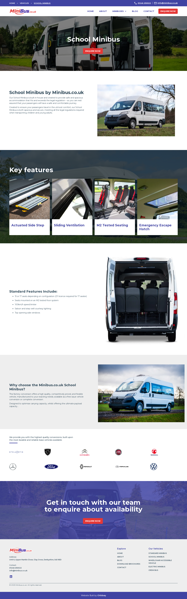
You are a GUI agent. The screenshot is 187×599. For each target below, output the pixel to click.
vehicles (24, 3)
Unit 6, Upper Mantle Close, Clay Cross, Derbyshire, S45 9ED (35, 560)
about (103, 11)
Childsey (101, 595)
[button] (119, 11)
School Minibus (42, 3)
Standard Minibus (158, 553)
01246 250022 (144, 3)
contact (148, 11)
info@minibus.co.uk (168, 3)
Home (90, 11)
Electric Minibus (157, 567)
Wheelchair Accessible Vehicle (160, 561)
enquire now (168, 11)
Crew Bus (153, 570)
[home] (23, 10)
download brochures (128, 564)
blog (135, 11)
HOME (12, 3)
